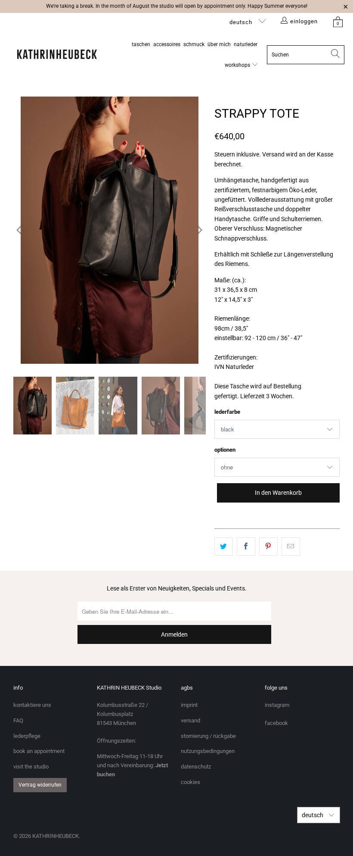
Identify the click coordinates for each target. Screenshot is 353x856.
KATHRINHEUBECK (55, 836)
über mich (219, 44)
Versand (273, 154)
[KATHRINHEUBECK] (57, 54)
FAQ (18, 720)
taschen (141, 44)
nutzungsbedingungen (208, 751)
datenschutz (196, 766)
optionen (224, 450)
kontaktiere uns (32, 705)
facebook (276, 723)
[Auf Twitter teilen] (223, 546)
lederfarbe (227, 412)
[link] (338, 21)
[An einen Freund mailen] (291, 546)
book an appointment (39, 751)
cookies (190, 782)
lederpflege (26, 736)
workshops (238, 65)
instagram (277, 705)
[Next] (199, 230)
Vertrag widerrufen (40, 785)
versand (190, 720)
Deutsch (241, 22)
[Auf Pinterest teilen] (268, 546)
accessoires (166, 44)
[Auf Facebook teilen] (246, 546)
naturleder (245, 44)
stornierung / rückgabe (208, 736)
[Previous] (20, 230)
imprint (189, 705)
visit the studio (31, 766)
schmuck (193, 44)
